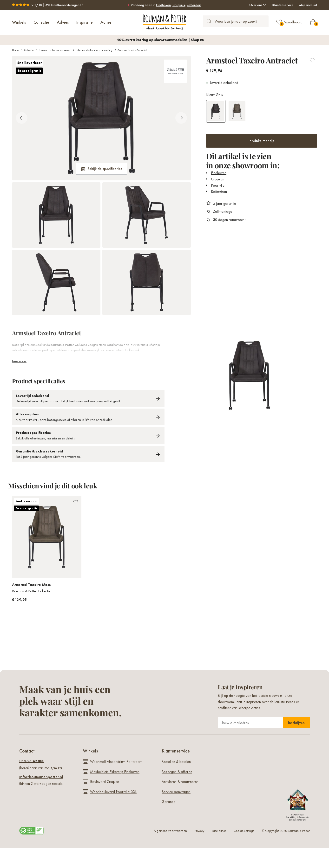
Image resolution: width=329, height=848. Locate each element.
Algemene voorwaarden (170, 830)
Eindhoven (163, 5)
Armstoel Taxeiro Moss (31, 584)
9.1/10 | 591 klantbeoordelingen (55, 5)
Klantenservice (282, 5)
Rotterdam (194, 5)
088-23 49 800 (31, 760)
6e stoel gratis (29, 70)
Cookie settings (244, 830)
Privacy (199, 830)
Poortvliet (218, 185)
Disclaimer (219, 830)
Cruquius (178, 5)
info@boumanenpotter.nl (41, 776)
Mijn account (308, 5)
